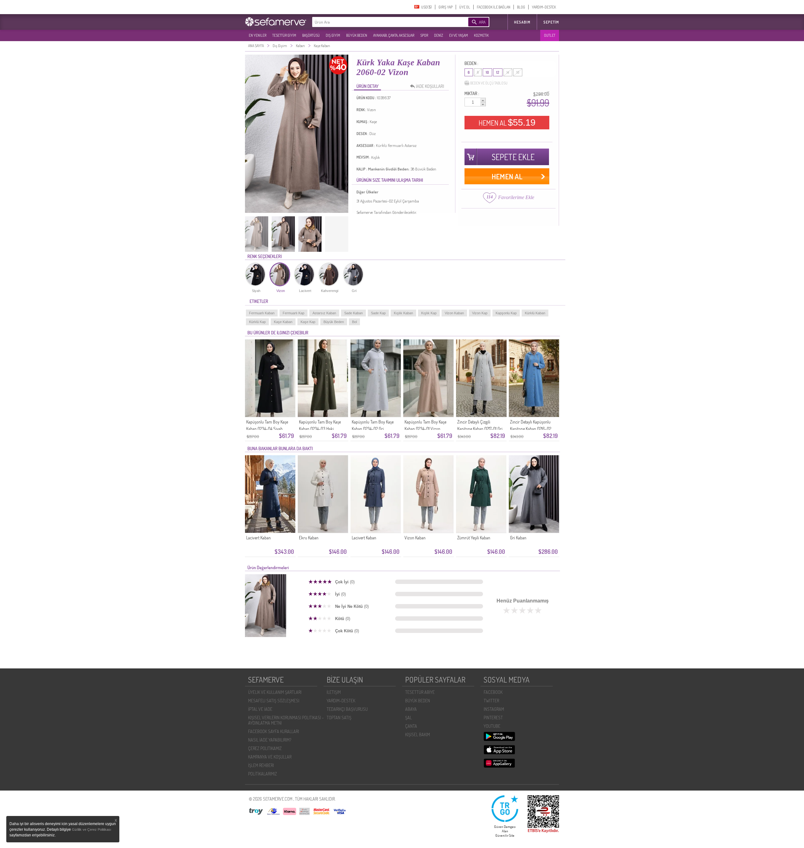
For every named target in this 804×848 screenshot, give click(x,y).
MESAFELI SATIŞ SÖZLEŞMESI (273, 700)
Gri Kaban (518, 537)
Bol (354, 322)
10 (487, 72)
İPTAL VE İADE (260, 709)
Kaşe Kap (308, 322)
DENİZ (438, 35)
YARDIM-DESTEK (544, 7)
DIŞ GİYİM (333, 35)
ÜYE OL (464, 7)
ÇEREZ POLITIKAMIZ (265, 748)
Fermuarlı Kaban (261, 313)
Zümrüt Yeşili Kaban (473, 537)
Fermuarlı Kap (293, 313)
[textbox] (380, 22)
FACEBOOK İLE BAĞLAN (493, 7)
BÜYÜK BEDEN (356, 35)
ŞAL (408, 717)
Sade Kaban (353, 313)
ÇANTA (411, 726)
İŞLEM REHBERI (261, 765)
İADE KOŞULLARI (430, 86)
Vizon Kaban (454, 313)
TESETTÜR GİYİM (284, 35)
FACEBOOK (493, 692)
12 (497, 72)
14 (508, 72)
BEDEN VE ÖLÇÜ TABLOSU (489, 83)
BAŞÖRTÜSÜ (311, 35)
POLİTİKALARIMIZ (262, 773)
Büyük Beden (333, 322)
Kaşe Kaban (283, 322)
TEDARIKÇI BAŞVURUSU (347, 709)
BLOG (521, 7)
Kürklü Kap (257, 322)
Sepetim (551, 22)
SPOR (424, 35)
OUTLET (549, 35)
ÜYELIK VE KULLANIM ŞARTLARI (275, 692)
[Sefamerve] (277, 21)
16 (517, 72)
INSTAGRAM (494, 709)
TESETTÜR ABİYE (420, 692)
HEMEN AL (507, 122)
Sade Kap (378, 313)
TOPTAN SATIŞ (339, 717)
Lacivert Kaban (258, 537)
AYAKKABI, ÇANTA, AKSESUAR (393, 35)
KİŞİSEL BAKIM (417, 734)
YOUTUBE (492, 726)
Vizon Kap (479, 313)
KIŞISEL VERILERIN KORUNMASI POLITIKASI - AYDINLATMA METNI (286, 720)
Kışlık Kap (429, 313)
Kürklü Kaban (535, 313)
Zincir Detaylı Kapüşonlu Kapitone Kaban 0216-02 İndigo (530, 428)
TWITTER (491, 700)
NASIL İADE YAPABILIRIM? (269, 740)
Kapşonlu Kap (506, 313)
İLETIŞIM (334, 692)
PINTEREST (493, 717)
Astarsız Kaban (324, 313)
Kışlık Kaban (403, 313)
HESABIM (522, 22)
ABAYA (411, 709)
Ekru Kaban (308, 537)
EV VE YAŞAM (458, 35)
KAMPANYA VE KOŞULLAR (269, 756)
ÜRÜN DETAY (367, 86)
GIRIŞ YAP (445, 7)
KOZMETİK (481, 35)
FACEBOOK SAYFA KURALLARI (273, 731)
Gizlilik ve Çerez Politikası (91, 829)
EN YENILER (257, 35)
